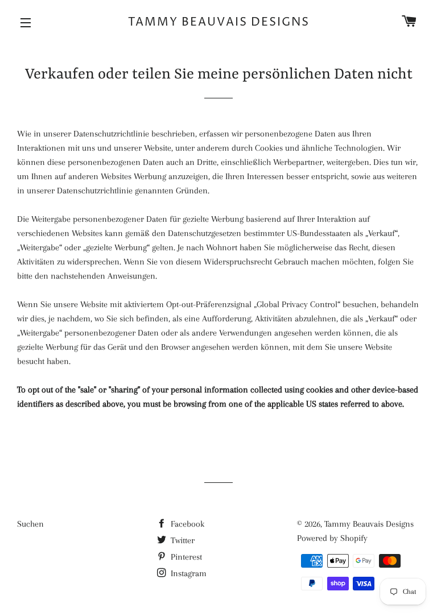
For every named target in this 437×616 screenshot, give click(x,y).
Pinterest (185, 557)
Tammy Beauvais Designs (219, 22)
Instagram (187, 573)
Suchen (30, 524)
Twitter (181, 540)
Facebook (186, 524)
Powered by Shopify (332, 538)
